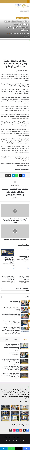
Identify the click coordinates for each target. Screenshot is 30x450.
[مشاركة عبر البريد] (9, 175)
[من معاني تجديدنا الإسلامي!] (22, 252)
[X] (20, 175)
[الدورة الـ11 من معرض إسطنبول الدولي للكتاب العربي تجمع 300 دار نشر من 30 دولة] (24, 375)
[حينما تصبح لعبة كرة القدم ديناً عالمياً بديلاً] (25, 323)
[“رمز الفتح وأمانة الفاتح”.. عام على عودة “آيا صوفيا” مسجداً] (7, 271)
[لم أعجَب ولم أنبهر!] (25, 303)
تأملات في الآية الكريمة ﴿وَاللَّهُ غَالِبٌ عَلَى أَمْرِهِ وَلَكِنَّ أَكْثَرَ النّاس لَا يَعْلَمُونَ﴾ (8, 260)
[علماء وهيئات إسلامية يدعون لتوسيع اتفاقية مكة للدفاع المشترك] (24, 418)
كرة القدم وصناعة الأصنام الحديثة (11, 314)
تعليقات (5, 339)
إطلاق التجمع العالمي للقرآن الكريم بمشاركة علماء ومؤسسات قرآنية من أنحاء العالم (10, 368)
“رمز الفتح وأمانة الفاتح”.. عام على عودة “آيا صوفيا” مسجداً (7, 278)
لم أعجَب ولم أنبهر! (15, 301)
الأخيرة (25, 339)
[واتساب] (16, 175)
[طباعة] (6, 175)
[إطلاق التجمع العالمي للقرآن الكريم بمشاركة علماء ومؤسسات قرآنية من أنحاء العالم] (24, 368)
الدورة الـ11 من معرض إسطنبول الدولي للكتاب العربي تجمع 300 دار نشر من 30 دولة (10, 375)
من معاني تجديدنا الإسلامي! (24, 257)
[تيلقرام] (13, 175)
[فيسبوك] (23, 175)
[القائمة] (28, 6)
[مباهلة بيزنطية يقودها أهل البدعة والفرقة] (25, 310)
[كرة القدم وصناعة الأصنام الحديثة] (25, 316)
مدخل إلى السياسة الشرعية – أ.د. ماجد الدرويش (24, 278)
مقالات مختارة (20, 18)
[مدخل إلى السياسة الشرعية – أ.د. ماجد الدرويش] (22, 271)
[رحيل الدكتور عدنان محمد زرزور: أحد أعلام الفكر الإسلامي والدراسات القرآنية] (24, 361)
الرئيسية (26, 11)
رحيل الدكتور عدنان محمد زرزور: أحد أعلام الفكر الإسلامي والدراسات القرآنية (10, 361)
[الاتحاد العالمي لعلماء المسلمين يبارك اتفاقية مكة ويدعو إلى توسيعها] (15, 418)
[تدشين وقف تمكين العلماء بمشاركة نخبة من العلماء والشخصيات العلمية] (5, 413)
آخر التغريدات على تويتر (22, 288)
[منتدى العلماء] (20, 6)
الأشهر (15, 339)
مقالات (21, 11)
